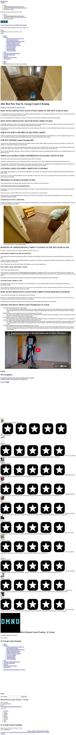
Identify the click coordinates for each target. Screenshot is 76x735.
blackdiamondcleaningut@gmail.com (15, 6)
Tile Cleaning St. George (12, 40)
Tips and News (7, 58)
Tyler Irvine (22, 107)
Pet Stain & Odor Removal (13, 44)
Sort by (2, 729)
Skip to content (4, 1)
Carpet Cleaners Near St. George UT (15, 38)
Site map (29, 731)
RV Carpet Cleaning (11, 46)
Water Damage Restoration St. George (15, 41)
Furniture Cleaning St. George (14, 45)
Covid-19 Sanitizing (11, 50)
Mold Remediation (11, 49)
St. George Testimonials (9, 54)
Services (5, 37)
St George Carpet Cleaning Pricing (12, 53)
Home (5, 36)
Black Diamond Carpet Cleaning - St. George (14, 669)
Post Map (41, 731)
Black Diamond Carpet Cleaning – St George (31, 272)
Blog (5, 62)
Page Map (46, 731)
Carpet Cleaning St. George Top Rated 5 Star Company (14, 25)
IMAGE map (35, 731)
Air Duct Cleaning (11, 48)
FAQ (5, 52)
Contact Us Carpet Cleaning (10, 57)
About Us (6, 56)
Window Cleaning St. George (13, 42)
